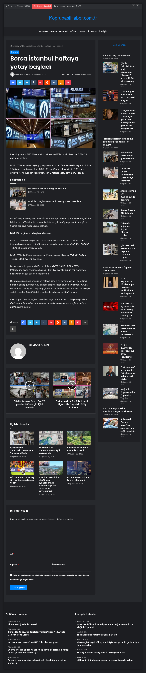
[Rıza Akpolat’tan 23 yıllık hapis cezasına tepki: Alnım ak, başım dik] (110, 282)
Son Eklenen (119, 45)
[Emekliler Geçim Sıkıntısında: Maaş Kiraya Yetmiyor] (18, 204)
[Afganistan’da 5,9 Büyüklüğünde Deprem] (110, 194)
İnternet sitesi (58, 564)
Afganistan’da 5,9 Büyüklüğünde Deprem (128, 195)
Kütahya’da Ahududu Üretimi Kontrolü (78, 449)
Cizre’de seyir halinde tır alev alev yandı (78, 479)
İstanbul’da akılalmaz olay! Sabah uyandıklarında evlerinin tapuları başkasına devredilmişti (50, 484)
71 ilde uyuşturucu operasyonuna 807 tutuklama (127, 350)
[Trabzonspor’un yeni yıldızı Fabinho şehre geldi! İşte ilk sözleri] (110, 371)
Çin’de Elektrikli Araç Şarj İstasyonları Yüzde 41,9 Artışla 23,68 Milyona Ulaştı (127, 72)
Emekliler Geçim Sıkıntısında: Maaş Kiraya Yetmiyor (54, 201)
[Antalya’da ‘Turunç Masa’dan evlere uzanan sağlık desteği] (110, 423)
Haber (53, 31)
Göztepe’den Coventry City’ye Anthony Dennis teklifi (22, 480)
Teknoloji (83, 31)
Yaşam (94, 31)
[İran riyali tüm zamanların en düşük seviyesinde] (51, 438)
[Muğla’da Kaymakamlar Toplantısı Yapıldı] (110, 393)
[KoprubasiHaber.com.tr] (73, 17)
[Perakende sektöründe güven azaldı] (18, 192)
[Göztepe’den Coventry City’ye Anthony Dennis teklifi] (22, 468)
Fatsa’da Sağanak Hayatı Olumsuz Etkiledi (125, 229)
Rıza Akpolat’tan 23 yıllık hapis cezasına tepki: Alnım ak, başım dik (127, 286)
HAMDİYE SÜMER (22, 75)
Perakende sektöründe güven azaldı (47, 188)
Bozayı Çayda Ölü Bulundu (127, 212)
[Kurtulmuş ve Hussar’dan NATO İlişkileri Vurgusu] (110, 95)
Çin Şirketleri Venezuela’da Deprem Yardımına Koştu (22, 450)
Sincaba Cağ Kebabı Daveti (117, 55)
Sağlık (73, 31)
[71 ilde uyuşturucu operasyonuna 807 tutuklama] (110, 348)
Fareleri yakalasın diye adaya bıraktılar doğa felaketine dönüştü (118, 141)
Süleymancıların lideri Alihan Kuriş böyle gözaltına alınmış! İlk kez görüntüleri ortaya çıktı (127, 119)
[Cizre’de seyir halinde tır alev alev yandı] (79, 468)
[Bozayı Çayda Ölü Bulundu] (110, 214)
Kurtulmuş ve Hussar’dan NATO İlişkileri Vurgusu (75, 6)
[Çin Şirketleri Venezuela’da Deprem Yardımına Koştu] (22, 438)
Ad (12, 554)
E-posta (14, 564)
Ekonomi (63, 31)
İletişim (103, 31)
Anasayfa (43, 31)
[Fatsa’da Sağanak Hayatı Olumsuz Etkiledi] (110, 227)
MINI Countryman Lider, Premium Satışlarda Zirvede (117, 410)
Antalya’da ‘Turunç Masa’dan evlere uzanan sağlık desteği (127, 425)
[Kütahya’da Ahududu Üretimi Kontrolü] (79, 438)
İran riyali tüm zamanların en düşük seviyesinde (49, 450)
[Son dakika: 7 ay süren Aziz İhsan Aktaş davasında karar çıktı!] (110, 306)
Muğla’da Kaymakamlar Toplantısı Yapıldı (127, 394)
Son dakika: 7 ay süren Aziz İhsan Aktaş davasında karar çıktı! (127, 309)
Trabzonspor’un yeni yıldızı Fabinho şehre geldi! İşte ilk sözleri (127, 373)
